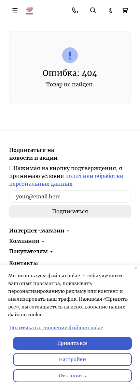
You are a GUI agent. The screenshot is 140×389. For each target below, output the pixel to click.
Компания (24, 241)
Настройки (72, 359)
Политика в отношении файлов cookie (56, 328)
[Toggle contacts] (75, 10)
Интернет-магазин (36, 230)
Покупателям (28, 251)
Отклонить (72, 376)
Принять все (72, 343)
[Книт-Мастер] (29, 10)
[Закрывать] (135, 268)
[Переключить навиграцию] (15, 10)
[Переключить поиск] (93, 10)
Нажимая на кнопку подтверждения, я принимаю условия (66, 176)
